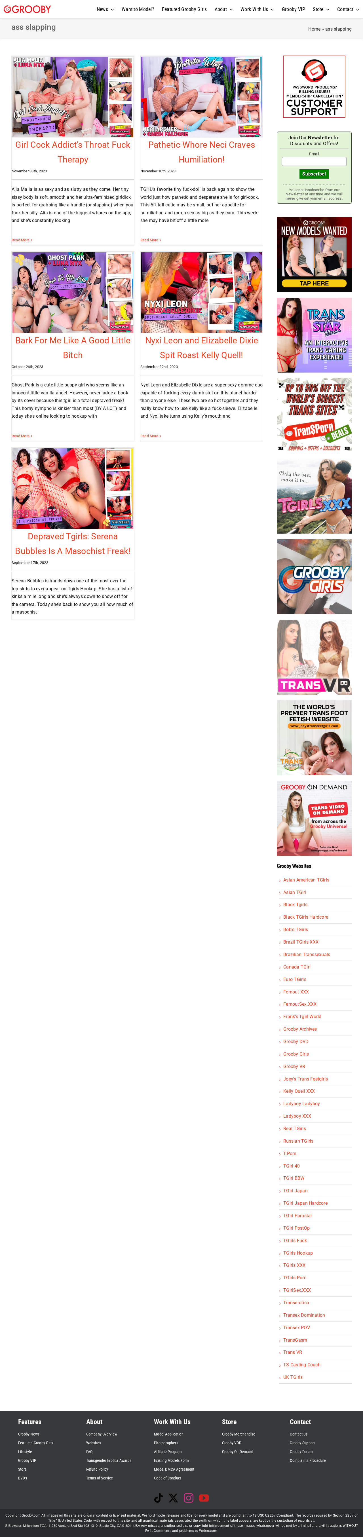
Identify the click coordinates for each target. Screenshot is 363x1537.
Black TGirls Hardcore (305, 917)
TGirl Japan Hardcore (305, 1203)
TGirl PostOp (296, 1228)
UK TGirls (293, 1377)
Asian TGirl (294, 892)
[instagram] (188, 1498)
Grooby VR (294, 1066)
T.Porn (289, 1153)
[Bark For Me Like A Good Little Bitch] (72, 292)
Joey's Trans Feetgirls (305, 1079)
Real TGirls (294, 1128)
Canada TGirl (297, 967)
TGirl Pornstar (297, 1215)
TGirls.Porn (295, 1277)
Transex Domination (304, 1315)
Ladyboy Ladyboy (301, 1103)
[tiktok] (158, 1498)
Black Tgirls (295, 904)
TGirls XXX (294, 1265)
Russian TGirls (298, 1141)
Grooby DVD (296, 1041)
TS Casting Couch (301, 1364)
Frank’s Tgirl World (302, 1016)
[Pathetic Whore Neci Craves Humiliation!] (201, 97)
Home (314, 29)
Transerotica (296, 1302)
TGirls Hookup (298, 1253)
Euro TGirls (294, 979)
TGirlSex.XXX (297, 1290)
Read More (20, 240)
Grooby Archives (300, 1029)
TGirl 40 (291, 1166)
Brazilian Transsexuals (306, 954)
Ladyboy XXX (297, 1116)
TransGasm (295, 1340)
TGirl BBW (293, 1178)
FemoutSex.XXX (299, 1004)
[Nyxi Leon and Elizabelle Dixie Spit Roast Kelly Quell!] (201, 292)
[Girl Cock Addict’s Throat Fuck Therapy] (72, 97)
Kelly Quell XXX (299, 1091)
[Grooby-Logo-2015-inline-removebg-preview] (27, 7)
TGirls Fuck (295, 1240)
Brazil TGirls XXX (300, 942)
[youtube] (204, 1498)
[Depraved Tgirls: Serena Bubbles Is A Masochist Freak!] (72, 488)
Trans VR (292, 1352)
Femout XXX (296, 992)
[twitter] (173, 1498)
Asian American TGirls (306, 880)
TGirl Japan (295, 1190)
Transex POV (296, 1327)
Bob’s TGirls (295, 929)
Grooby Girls (296, 1054)
